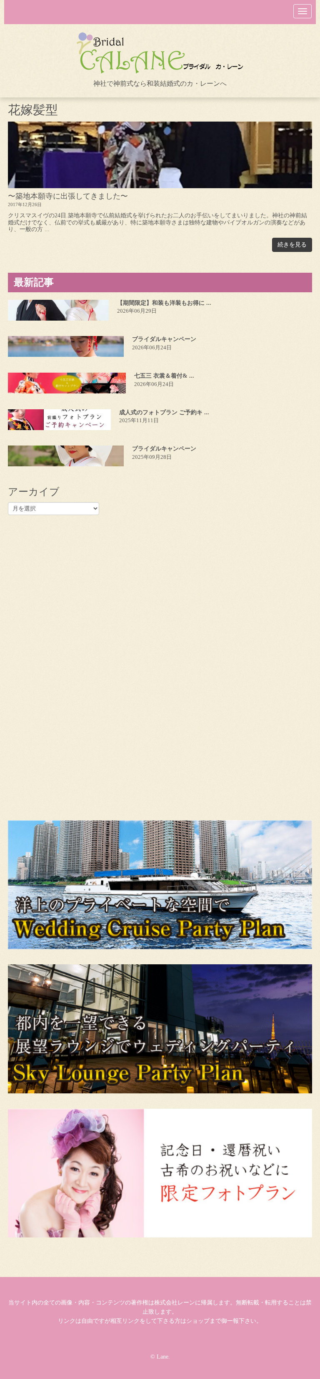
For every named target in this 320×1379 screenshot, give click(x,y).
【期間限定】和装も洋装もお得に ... (164, 303)
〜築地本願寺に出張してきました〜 (68, 196)
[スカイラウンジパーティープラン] (160, 1028)
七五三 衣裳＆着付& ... (164, 376)
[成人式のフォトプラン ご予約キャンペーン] (59, 419)
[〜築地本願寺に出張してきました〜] (160, 155)
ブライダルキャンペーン (164, 339)
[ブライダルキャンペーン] (66, 346)
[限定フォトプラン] (160, 1173)
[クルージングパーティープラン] (160, 884)
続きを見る (292, 244)
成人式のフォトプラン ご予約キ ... (164, 412)
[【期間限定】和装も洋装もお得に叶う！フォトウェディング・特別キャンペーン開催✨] (58, 310)
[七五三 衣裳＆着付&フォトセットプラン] (67, 383)
